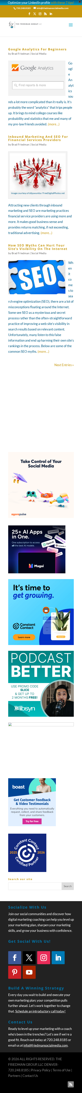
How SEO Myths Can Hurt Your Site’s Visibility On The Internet (38, 247)
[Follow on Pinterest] (14, 972)
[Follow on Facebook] (14, 957)
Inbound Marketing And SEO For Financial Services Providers (38, 138)
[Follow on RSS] (71, 1084)
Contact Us (30, 1076)
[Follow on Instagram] (43, 957)
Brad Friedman (20, 53)
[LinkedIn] (50, 14)
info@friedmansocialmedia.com (45, 1045)
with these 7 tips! (62, 3)
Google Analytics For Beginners (37, 49)
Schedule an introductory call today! (40, 1011)
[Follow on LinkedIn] (58, 957)
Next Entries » (64, 365)
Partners (14, 1076)
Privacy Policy (41, 1070)
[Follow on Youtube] (29, 972)
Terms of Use (62, 1070)
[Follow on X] (29, 957)
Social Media (38, 53)
